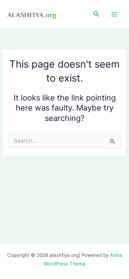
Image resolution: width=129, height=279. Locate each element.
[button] (96, 14)
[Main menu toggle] (114, 14)
